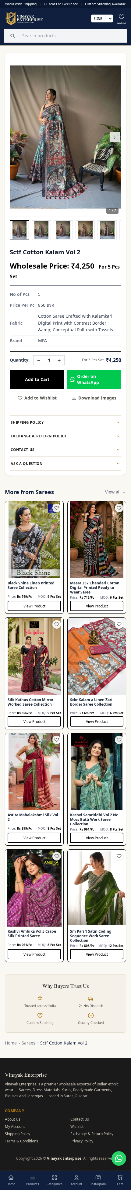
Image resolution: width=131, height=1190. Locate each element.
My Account (15, 1126)
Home (11, 1043)
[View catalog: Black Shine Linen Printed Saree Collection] (34, 557)
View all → (115, 492)
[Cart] (120, 1178)
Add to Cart (37, 379)
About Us (12, 1119)
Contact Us (79, 1119)
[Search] (12, 35)
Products (32, 1184)
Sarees (28, 1043)
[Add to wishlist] (56, 508)
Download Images (97, 398)
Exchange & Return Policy (91, 1133)
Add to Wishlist (40, 398)
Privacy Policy (81, 1141)
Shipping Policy (17, 1133)
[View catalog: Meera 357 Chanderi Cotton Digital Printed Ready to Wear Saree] (97, 557)
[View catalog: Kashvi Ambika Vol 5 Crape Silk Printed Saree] (34, 906)
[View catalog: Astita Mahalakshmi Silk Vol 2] (34, 789)
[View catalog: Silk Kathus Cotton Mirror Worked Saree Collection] (34, 673)
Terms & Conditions (21, 1141)
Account (76, 1184)
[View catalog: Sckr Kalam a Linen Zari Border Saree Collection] (97, 673)
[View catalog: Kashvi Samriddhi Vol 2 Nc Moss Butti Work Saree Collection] (97, 789)
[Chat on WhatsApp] (119, 1158)
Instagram (98, 1184)
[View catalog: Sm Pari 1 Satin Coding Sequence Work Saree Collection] (97, 906)
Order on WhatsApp (88, 379)
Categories (54, 1184)
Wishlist (76, 1126)
